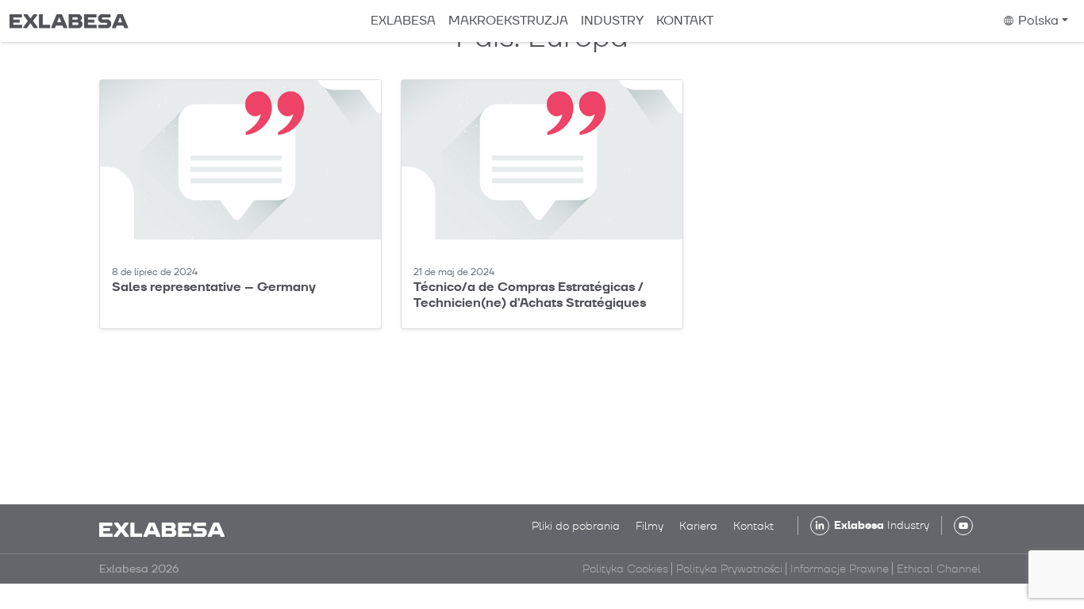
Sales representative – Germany (214, 287)
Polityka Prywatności (729, 568)
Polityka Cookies (625, 568)
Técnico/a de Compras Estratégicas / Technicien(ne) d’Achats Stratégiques (529, 294)
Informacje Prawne (839, 568)
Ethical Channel (939, 568)
